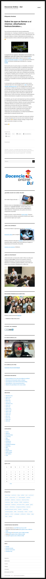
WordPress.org (9, 551)
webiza (10, 516)
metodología (20, 511)
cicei (26, 495)
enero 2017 (8, 414)
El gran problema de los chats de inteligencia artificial (18, 378)
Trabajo (6, 566)
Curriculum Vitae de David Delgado (12, 367)
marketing (25, 509)
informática (12, 506)
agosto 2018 (8, 411)
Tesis (7, 455)
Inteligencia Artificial (10, 444)
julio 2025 (8, 398)
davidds (28, 497)
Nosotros (7, 558)
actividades (16, 149)
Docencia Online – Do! (13, 7)
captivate (25, 149)
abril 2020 (8, 406)
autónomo (14, 495)
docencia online (25, 499)
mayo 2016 (8, 419)
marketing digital (9, 511)
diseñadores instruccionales (13, 150)
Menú (39, 7)
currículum (31, 495)
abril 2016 (8, 420)
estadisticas (26, 502)
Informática (8, 442)
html (17, 151)
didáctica (6, 150)
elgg (12, 502)
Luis (7, 535)
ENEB (20, 502)
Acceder (7, 546)
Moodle (6, 86)
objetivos (25, 151)
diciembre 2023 (9, 403)
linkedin (20, 509)
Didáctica (8, 433)
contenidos (29, 149)
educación (9, 151)
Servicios (21, 240)
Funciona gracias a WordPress (19, 575)
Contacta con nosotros (10, 247)
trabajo (28, 514)
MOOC (26, 511)
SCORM (6, 62)
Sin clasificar (8, 453)
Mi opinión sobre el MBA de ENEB (21, 532)
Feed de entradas (9, 548)
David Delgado (9, 532)
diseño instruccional (22, 150)
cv (16, 497)
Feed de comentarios (10, 549)
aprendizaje (21, 149)
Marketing (8, 446)
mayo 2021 (8, 405)
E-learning (11, 149)
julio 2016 (8, 416)
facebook (14, 504)
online (11, 514)
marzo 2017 (8, 413)
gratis (31, 504)
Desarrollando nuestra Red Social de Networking (16, 381)
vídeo (6, 516)
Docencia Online (9, 435)
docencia (28, 150)
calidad (22, 495)
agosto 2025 (8, 397)
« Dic (10, 483)
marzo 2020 (8, 408)
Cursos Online (24, 214)
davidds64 (7, 499)
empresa (16, 502)
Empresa (8, 439)
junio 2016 (8, 417)
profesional (23, 514)
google (27, 504)
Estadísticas (8, 441)
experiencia (7, 504)
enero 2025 (8, 402)
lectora (21, 151)
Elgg (7, 438)
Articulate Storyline (13, 59)
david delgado (22, 497)
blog (19, 495)
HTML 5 (6, 61)
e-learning (7, 502)
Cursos (7, 431)
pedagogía (29, 151)
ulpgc (32, 514)
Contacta (7, 569)
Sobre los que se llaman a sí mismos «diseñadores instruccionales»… (18, 23)
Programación (9, 450)
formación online (21, 504)
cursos (6, 497)
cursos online (12, 497)
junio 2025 (8, 400)
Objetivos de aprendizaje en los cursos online (16, 384)
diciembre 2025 (9, 395)
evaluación (13, 151)
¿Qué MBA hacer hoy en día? (20, 527)
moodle (30, 511)
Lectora (21, 59)
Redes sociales (9, 452)
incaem (6, 506)
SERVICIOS (7, 561)
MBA (7, 447)
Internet (28, 506)
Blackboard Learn (13, 86)
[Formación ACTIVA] (9, 572)
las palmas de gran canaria (11, 509)
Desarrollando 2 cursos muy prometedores (15, 383)
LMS (25, 84)
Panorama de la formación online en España (15, 380)
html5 (19, 151)
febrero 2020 (8, 409)
